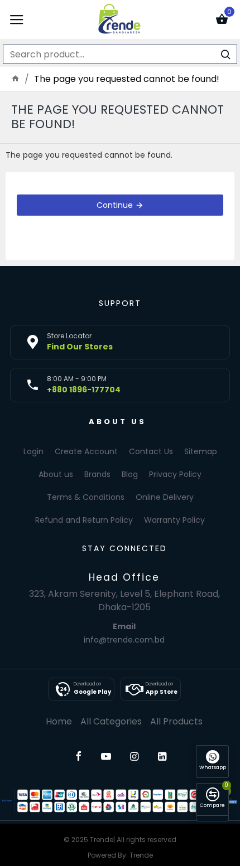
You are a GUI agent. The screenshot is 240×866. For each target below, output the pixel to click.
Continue (115, 205)
